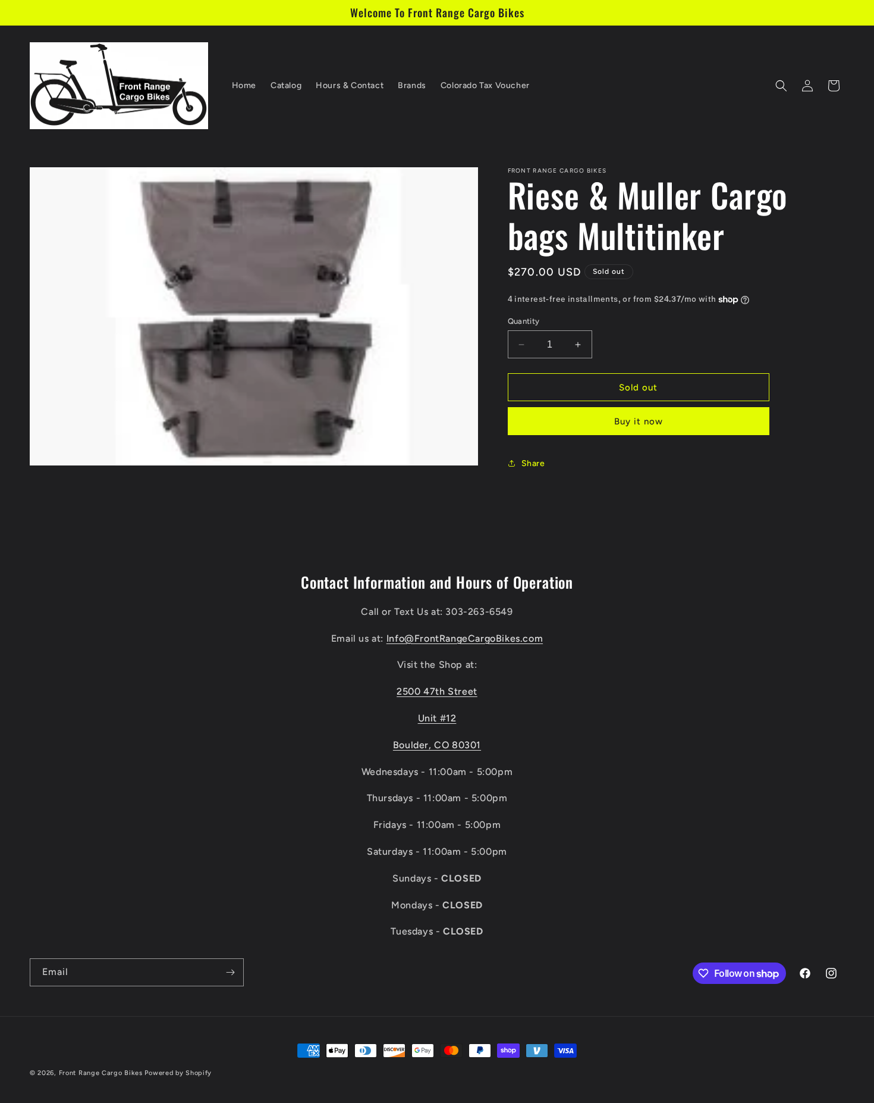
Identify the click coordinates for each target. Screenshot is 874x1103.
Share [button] (533, 463)
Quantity (524, 321)
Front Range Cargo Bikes (101, 1073)
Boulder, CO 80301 (437, 745)
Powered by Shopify (178, 1073)
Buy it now (638, 421)
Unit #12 (437, 718)
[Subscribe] (230, 972)
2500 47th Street (437, 691)
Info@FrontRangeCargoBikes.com (464, 638)
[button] (781, 86)
